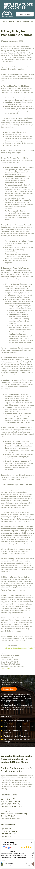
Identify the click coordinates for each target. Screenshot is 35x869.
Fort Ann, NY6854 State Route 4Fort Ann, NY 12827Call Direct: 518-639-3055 (11, 832)
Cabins (4, 21)
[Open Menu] (32, 21)
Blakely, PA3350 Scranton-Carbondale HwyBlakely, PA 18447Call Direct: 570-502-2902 (14, 815)
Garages (11, 21)
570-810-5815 (6, 668)
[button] (31, 842)
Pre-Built (26, 21)
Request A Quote (10, 726)
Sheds (18, 21)
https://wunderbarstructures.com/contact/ (20, 648)
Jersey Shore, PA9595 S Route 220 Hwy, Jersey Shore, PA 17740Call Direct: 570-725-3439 (11, 802)
